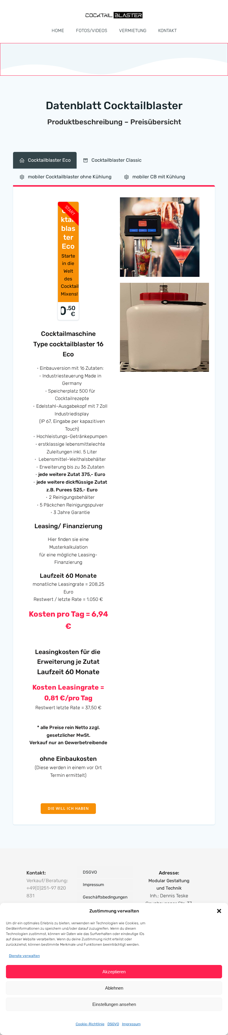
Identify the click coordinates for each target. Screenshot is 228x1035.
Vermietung (132, 30)
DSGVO (113, 1024)
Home (58, 30)
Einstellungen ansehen (114, 1004)
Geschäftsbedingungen (105, 897)
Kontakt (167, 30)
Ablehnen (114, 987)
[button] (219, 911)
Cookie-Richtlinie (90, 1024)
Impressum (131, 1024)
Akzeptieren (114, 971)
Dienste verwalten (24, 956)
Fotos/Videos (91, 30)
